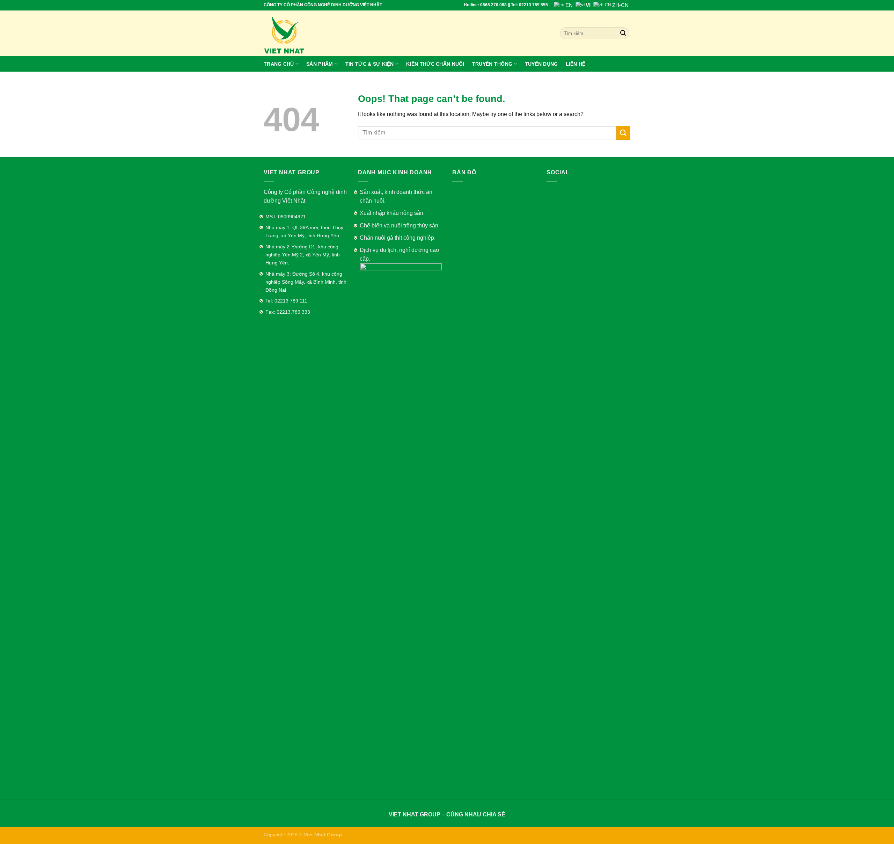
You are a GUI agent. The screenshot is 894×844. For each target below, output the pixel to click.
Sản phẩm (319, 64)
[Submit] (623, 132)
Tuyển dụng (541, 64)
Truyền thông (492, 64)
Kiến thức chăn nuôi (435, 64)
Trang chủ (279, 64)
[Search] (623, 33)
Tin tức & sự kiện (369, 64)
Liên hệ (576, 64)
